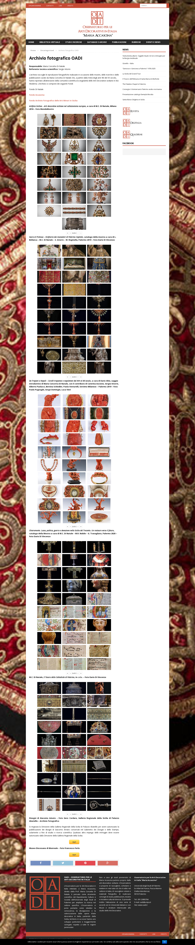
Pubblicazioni (119, 42)
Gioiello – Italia (128, 63)
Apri (74, 842)
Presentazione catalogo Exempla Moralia (138, 94)
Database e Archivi (97, 42)
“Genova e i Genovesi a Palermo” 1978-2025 (139, 68)
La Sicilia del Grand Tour (132, 74)
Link (60, 6)
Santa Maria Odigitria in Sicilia (134, 99)
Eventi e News (153, 42)
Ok (165, 942)
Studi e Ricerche (73, 42)
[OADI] (97, 23)
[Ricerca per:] (153, 5)
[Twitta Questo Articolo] (63, 863)
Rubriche (136, 42)
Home (31, 42)
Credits (70, 6)
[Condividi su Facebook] (41, 863)
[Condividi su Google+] (108, 863)
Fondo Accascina (36, 95)
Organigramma (35, 6)
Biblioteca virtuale (50, 42)
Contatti (49, 6)
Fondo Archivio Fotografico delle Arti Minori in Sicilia (53, 100)
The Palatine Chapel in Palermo (134, 84)
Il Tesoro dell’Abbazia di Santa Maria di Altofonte (141, 79)
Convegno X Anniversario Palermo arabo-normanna (142, 89)
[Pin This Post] (85, 863)
